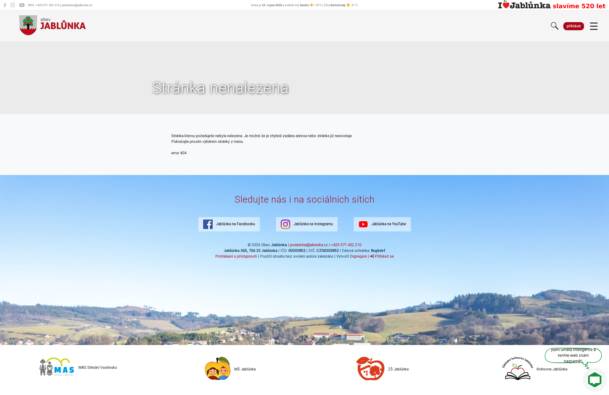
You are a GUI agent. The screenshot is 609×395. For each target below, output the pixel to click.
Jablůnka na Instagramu (313, 224)
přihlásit (574, 26)
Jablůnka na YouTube (388, 224)
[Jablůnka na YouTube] (22, 5)
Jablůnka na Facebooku (235, 224)
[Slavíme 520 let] (551, 7)
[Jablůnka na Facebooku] (5, 5)
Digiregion (358, 256)
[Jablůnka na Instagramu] (12, 5)
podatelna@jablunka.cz (309, 245)
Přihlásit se (384, 256)
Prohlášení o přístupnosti (236, 256)
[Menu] (594, 26)
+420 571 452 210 (346, 245)
